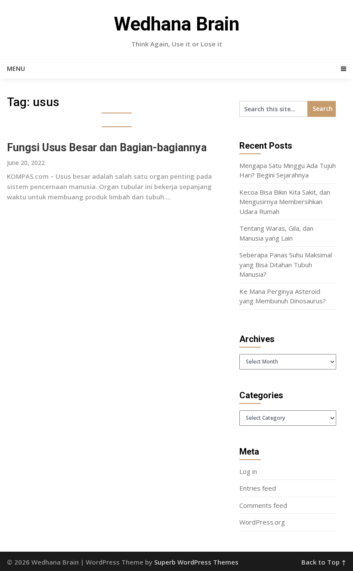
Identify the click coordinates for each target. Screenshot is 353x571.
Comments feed (263, 505)
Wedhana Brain (176, 24)
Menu (16, 68)
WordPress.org (262, 522)
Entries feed (257, 488)
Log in (248, 471)
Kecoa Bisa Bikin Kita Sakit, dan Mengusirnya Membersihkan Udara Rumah (284, 202)
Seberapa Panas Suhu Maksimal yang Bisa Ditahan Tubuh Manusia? (285, 264)
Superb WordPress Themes (196, 562)
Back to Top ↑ (323, 562)
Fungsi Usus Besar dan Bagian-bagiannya (107, 147)
